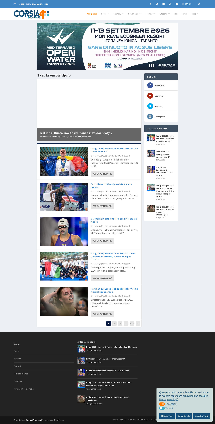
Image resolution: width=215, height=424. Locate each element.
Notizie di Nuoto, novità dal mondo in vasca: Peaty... (76, 133)
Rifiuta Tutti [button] (167, 416)
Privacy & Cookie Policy (24, 389)
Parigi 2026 (92, 14)
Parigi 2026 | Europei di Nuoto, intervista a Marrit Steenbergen (165, 210)
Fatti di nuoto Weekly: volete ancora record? (163, 154)
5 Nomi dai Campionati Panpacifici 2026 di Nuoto (164, 171)
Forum (184, 14)
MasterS (117, 14)
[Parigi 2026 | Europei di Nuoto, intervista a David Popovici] (64, 161)
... (126, 323)
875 (132, 323)
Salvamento (133, 14)
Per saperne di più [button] (168, 399)
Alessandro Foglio (54, 136)
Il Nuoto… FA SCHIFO (40, 4)
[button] (162, 404)
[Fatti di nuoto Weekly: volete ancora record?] (64, 197)
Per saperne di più (102, 173)
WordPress (59, 420)
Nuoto (104, 14)
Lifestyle (163, 14)
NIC (175, 14)
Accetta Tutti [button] (201, 416)
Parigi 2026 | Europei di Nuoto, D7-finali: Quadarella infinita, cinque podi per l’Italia (113, 256)
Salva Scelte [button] (184, 416)
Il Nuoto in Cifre (21, 374)
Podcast (17, 366)
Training (149, 14)
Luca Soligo (97, 156)
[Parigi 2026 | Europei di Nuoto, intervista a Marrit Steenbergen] (64, 301)
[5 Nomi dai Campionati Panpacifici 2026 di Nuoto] (64, 231)
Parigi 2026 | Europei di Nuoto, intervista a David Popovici (165, 138)
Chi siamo (18, 381)
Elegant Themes (33, 420)
